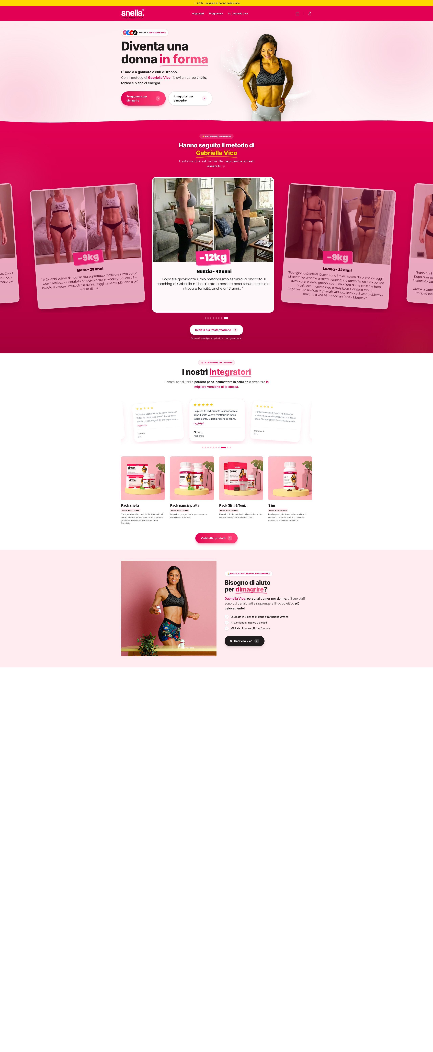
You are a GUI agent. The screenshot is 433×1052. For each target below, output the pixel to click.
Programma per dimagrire (137, 98)
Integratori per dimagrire (183, 98)
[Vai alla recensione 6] (216, 447)
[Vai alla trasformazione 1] (205, 318)
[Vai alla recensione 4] (210, 447)
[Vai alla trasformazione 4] (217, 318)
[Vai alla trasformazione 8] (227, 318)
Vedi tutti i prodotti (213, 538)
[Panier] (297, 14)
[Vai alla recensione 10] (230, 447)
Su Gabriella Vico (238, 13)
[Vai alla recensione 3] (208, 447)
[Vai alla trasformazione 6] (222, 318)
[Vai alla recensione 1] (202, 447)
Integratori (198, 13)
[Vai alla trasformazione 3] (214, 318)
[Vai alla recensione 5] (213, 447)
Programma (216, 13)
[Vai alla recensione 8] (221, 447)
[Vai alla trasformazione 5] (219, 318)
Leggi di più (141, 425)
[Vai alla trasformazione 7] (225, 318)
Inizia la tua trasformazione (213, 330)
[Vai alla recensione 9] (226, 447)
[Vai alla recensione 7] (219, 447)
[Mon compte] (310, 14)
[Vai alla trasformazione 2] (209, 318)
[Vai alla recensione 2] (205, 447)
